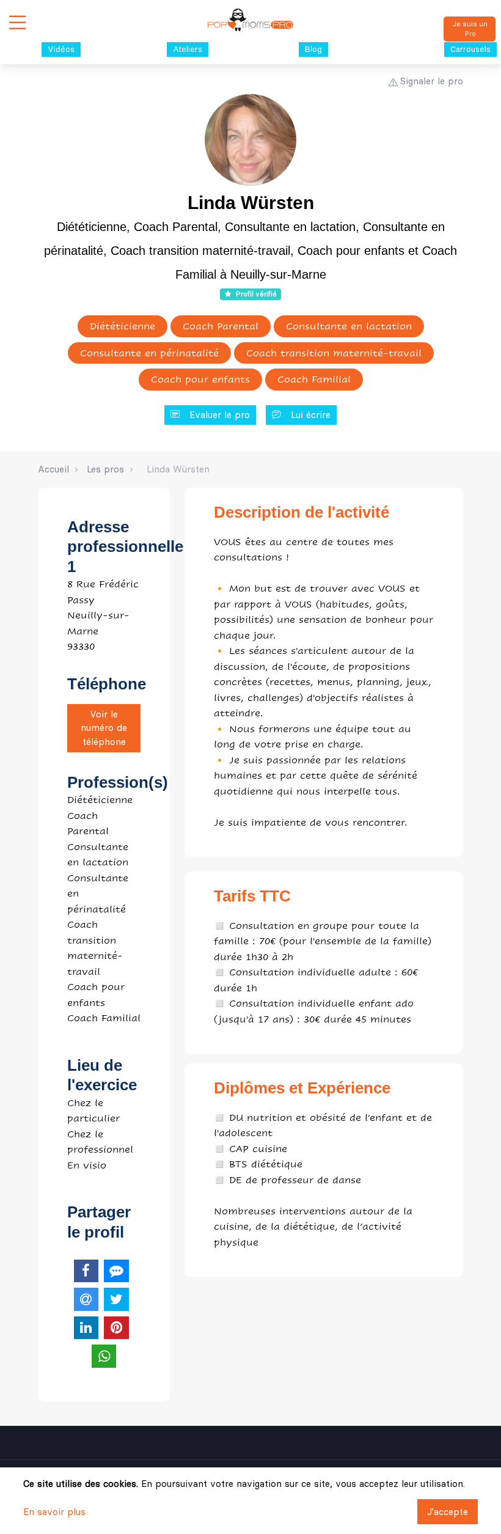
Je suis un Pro (470, 29)
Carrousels (470, 49)
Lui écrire (311, 414)
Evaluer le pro (219, 414)
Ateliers (187, 49)
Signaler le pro (431, 81)
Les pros (105, 469)
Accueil (53, 469)
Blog (313, 49)
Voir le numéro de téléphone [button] (104, 727)
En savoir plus (54, 1511)
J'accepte (447, 1511)
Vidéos (61, 49)
